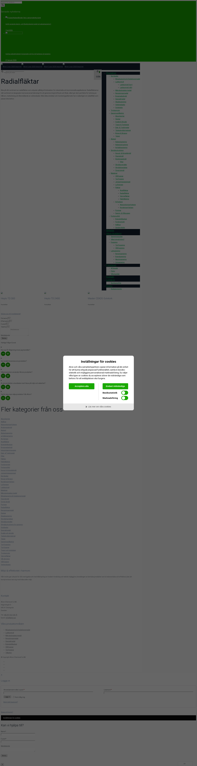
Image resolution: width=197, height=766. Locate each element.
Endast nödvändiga (115, 386)
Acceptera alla (82, 386)
